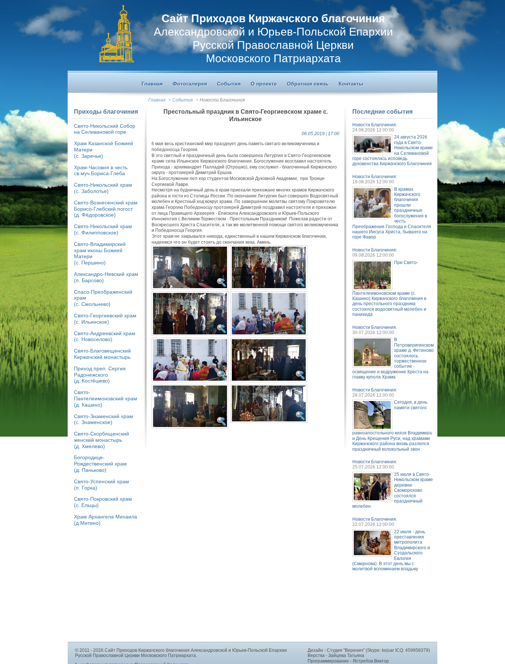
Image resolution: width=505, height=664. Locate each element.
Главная (156, 100)
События (182, 100)
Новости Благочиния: (374, 124)
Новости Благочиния (222, 100)
